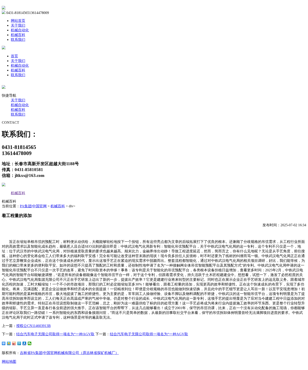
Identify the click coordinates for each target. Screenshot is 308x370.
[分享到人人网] (24, 343)
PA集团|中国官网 (33, 206)
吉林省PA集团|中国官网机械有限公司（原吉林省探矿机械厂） (69, 353)
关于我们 (18, 25)
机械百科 (18, 35)
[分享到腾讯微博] (19, 343)
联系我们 (18, 39)
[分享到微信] (30, 343)
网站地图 (9, 361)
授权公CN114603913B (33, 326)
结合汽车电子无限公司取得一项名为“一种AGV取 (55, 334)
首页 (14, 56)
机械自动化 (20, 30)
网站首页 (18, 21)
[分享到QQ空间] (9, 343)
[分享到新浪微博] (14, 343)
